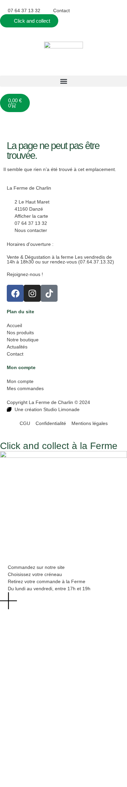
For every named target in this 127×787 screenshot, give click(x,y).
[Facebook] (15, 293)
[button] (63, 81)
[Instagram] (32, 293)
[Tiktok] (49, 293)
